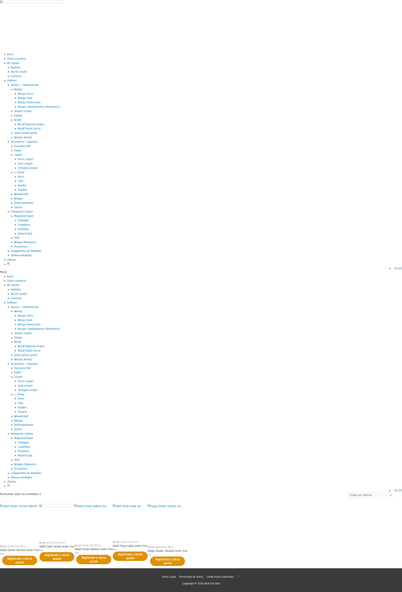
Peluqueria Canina (22, 211)
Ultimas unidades (21, 255)
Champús (23, 220)
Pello (17, 237)
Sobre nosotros (16, 58)
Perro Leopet (25, 159)
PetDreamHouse (23, 203)
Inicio (10, 54)
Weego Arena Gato (29, 102)
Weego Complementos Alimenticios (39, 106)
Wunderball (21, 194)
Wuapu (18, 198)
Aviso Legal (169, 576)
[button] (8, 264)
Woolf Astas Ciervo (29, 128)
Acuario (22, 189)
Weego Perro (25, 93)
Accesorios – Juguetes (24, 141)
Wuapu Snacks (23, 137)
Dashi (17, 150)
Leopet (18, 154)
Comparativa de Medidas (26, 251)
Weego (18, 89)
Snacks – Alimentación (25, 84)
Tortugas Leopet (27, 168)
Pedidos (11, 80)
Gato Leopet (25, 163)
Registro (16, 67)
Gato (20, 181)
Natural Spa (25, 233)
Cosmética (24, 224)
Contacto (16, 76)
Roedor (22, 185)
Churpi (18, 115)
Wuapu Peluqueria (25, 242)
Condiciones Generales (220, 576)
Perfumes (23, 229)
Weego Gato (25, 98)
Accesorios (20, 246)
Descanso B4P (22, 146)
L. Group (19, 172)
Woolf (17, 119)
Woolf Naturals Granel (31, 124)
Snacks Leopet (23, 111)
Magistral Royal (23, 216)
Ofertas (11, 259)
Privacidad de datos (191, 576)
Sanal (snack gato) (25, 133)
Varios (18, 207)
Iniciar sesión (19, 71)
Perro (21, 176)
